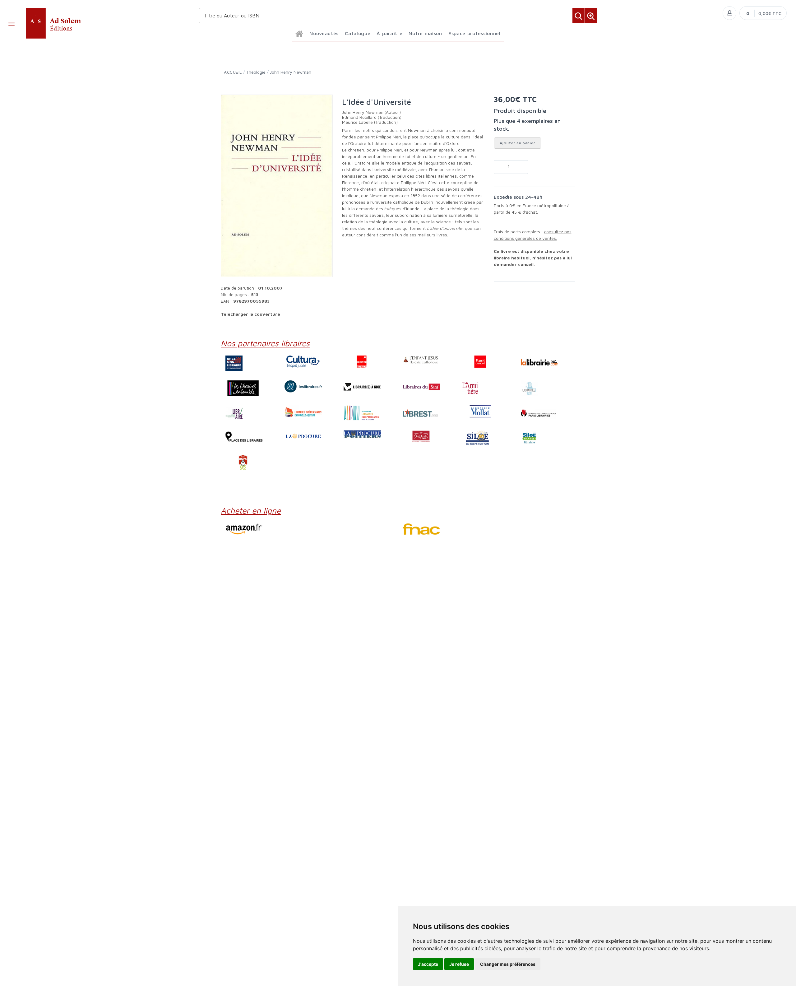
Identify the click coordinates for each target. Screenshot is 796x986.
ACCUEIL (233, 72)
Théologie (256, 72)
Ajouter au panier (517, 143)
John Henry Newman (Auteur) (371, 112)
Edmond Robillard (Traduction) (371, 117)
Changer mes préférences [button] (507, 964)
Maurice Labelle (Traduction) (370, 122)
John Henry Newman (290, 72)
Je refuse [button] (459, 964)
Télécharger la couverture (250, 314)
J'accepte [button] (428, 964)
